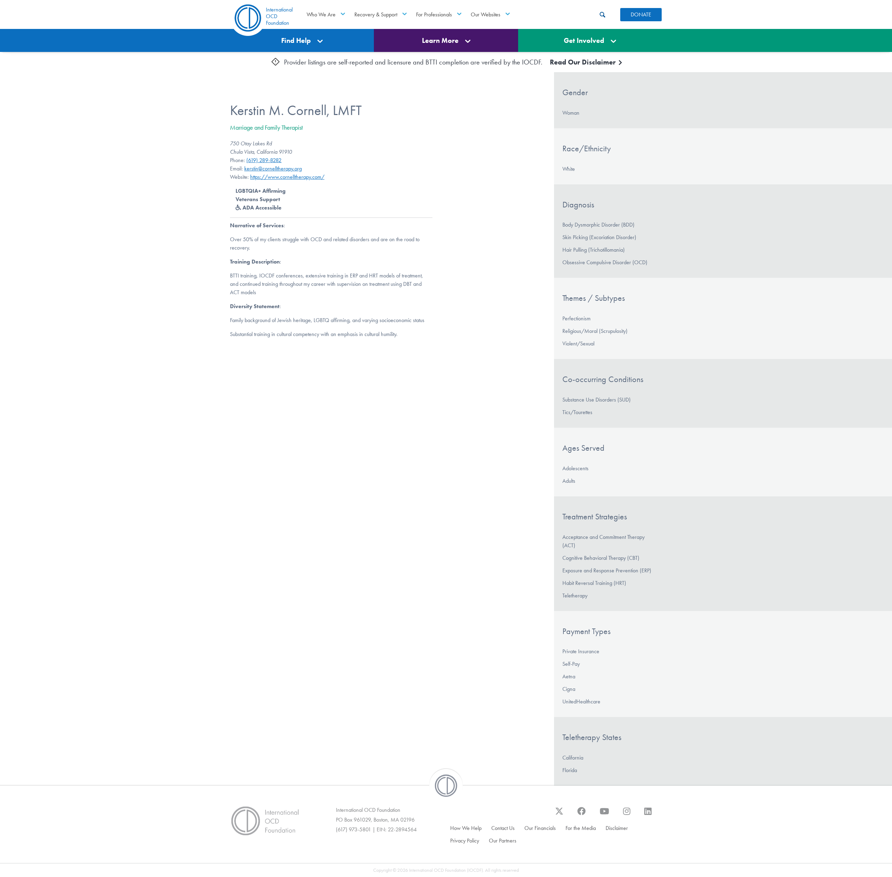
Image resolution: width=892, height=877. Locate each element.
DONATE (641, 14)
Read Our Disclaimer (583, 62)
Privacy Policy (464, 840)
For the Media (581, 828)
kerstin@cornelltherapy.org (273, 168)
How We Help (466, 828)
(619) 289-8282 (264, 160)
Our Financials (540, 828)
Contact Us (503, 828)
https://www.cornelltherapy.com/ (287, 177)
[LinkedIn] (648, 814)
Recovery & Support (375, 14)
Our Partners (502, 840)
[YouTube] (604, 814)
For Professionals (434, 14)
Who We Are (321, 14)
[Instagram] (627, 814)
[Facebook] (581, 814)
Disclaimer (617, 828)
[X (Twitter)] (559, 814)
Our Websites (485, 14)
